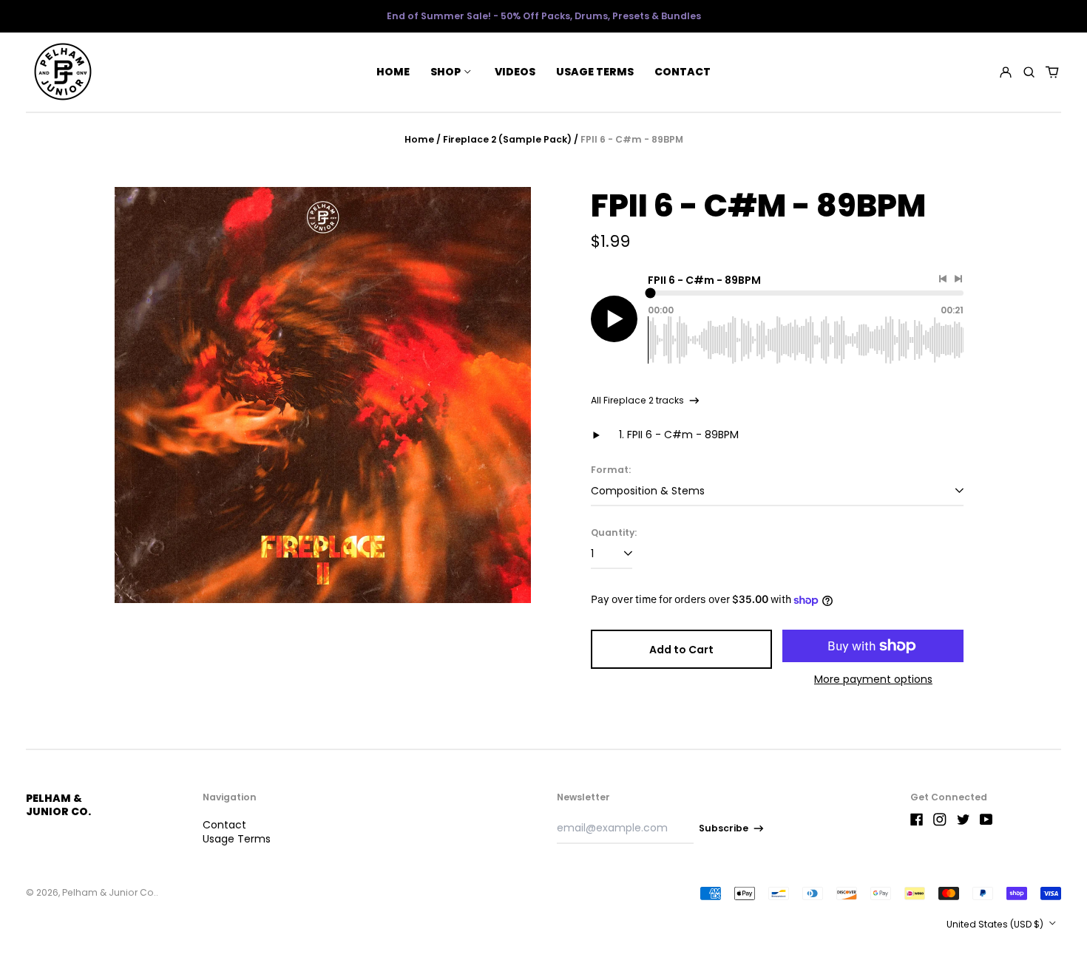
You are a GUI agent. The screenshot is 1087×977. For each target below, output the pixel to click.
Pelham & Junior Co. (58, 805)
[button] (1029, 71)
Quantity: (614, 533)
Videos (515, 71)
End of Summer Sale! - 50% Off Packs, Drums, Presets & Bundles (544, 16)
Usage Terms (595, 71)
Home (393, 71)
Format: (611, 470)
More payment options (873, 679)
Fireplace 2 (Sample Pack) (507, 139)
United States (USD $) (996, 924)
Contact (682, 71)
